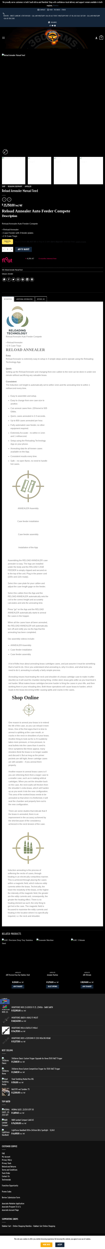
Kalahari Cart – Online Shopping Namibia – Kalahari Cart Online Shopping (28, 1226)
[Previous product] (9, 199)
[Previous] (7, 104)
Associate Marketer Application (13, 1203)
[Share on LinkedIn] (27, 279)
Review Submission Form (11, 1197)
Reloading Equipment (15, 186)
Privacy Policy (7, 1160)
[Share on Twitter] (13, 279)
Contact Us (6, 1176)
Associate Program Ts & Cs (11, 1206)
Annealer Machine (52, 975)
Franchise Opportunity (10, 1185)
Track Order (6, 1173)
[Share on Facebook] (9, 279)
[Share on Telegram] (32, 279)
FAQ (3, 1153)
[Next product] (4, 199)
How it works (20, 261)
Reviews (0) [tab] (41, 299)
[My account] (96, 38)
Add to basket (23, 249)
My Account (6, 1156)
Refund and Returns (9, 1166)
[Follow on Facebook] (50, 26)
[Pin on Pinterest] (23, 279)
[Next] (98, 104)
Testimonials (6, 1179)
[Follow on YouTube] (52, 26)
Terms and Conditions (9, 1170)
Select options (52, 986)
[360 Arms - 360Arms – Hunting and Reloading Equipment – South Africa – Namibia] (52, 37)
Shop (3, 186)
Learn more (81, 241)
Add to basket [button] (17, 986)
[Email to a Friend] (18, 279)
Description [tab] (8, 299)
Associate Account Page (10, 1210)
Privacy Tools (6, 1163)
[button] (3, 38)
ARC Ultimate (87, 975)
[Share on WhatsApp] (4, 279)
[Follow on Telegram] (55, 26)
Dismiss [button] (55, 5)
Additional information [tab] (24, 299)
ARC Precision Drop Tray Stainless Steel (18, 975)
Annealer (28, 186)
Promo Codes (6, 1191)
